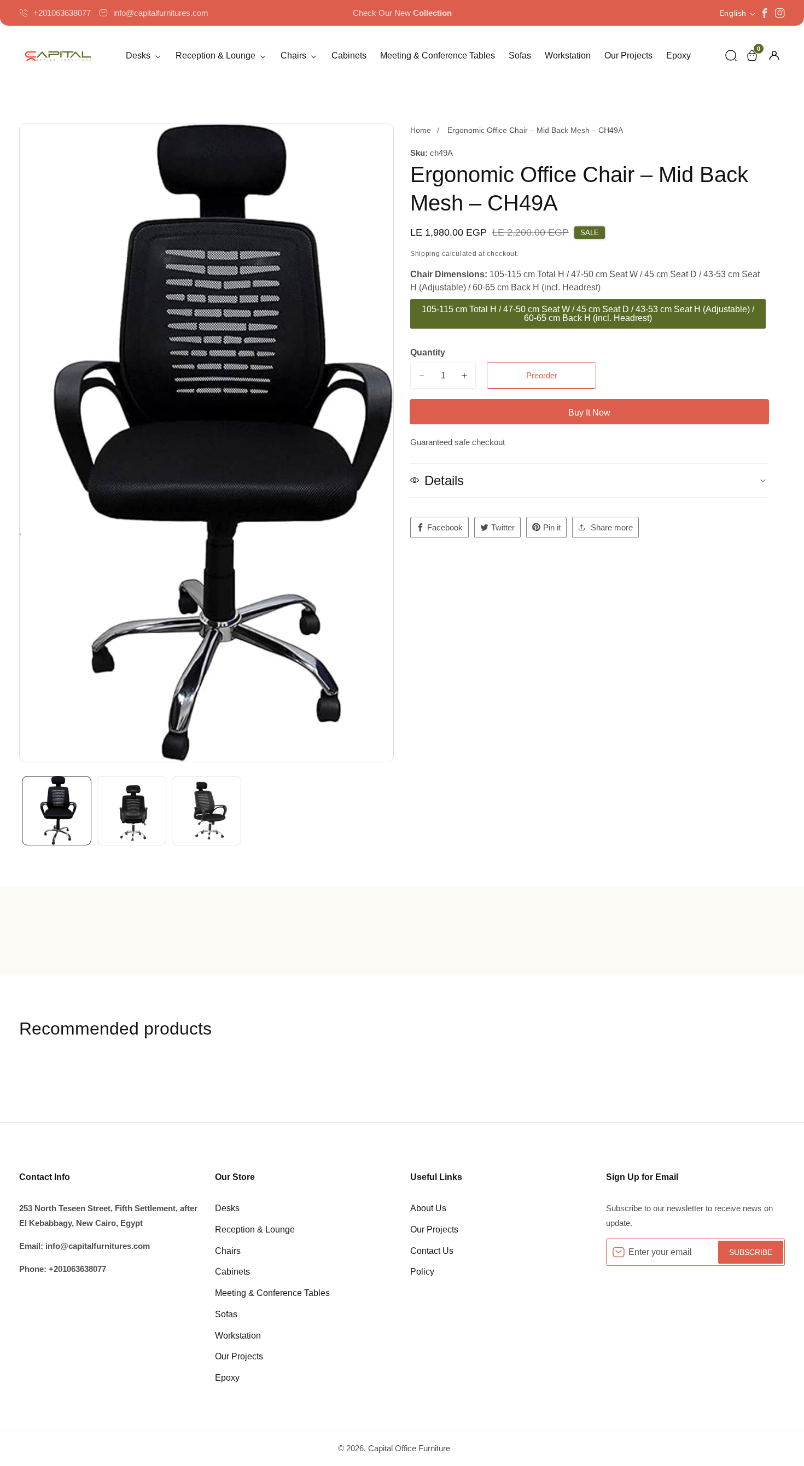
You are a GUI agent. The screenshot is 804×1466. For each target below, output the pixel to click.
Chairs (228, 1250)
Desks (227, 1208)
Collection (432, 12)
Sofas (520, 55)
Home (420, 130)
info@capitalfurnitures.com (160, 12)
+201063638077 (62, 12)
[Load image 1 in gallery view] (56, 810)
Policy (422, 1271)
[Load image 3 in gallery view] (206, 810)
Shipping (425, 254)
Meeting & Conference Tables (437, 55)
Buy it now (589, 412)
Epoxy (678, 55)
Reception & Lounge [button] (217, 55)
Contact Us (431, 1250)
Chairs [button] (294, 55)
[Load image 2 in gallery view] (131, 810)
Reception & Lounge (255, 1229)
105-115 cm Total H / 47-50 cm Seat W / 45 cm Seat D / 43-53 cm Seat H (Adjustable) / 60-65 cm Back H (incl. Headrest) (588, 314)
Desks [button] (139, 55)
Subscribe (750, 1252)
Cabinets (348, 55)
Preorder (541, 375)
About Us (428, 1208)
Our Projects (628, 55)
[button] (731, 55)
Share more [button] (612, 527)
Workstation (568, 55)
